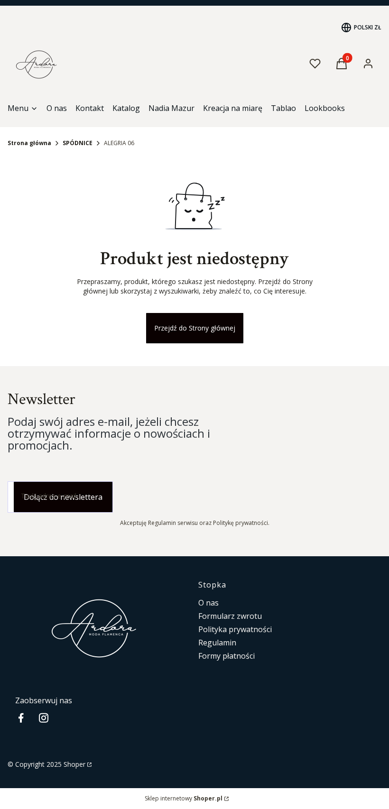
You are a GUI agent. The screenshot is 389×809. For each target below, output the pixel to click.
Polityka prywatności (235, 629)
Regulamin (217, 642)
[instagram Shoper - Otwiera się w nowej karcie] (43, 718)
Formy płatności (226, 656)
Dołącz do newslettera (63, 497)
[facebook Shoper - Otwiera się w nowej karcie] (21, 718)
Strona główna (29, 143)
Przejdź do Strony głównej (194, 327)
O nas (208, 603)
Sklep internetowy (183, 798)
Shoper (74, 764)
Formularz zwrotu (230, 616)
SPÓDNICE (78, 143)
